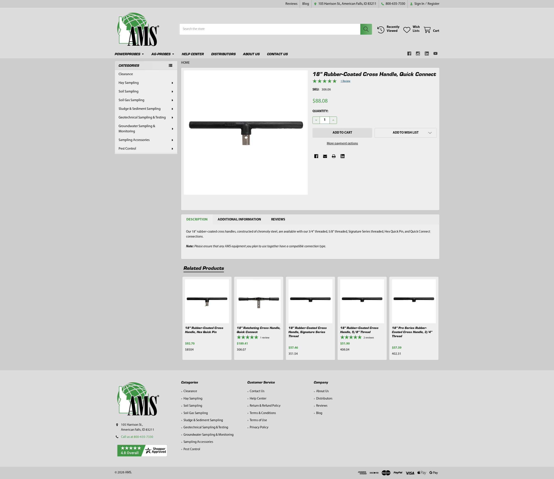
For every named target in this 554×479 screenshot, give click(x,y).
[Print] (334, 156)
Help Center (193, 54)
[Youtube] (436, 53)
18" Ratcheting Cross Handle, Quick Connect (258, 329)
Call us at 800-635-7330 (137, 437)
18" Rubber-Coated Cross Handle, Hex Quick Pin (204, 329)
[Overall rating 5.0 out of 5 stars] (324, 82)
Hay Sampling (129, 83)
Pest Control (127, 148)
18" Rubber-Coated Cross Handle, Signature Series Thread (307, 331)
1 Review (345, 81)
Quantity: (320, 111)
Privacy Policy (259, 427)
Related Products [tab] (204, 267)
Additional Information (239, 219)
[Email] (325, 156)
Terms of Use (258, 420)
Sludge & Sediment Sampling (140, 109)
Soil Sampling (128, 91)
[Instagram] (418, 53)
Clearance (126, 74)
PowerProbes (127, 54)
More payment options (342, 143)
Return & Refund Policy (265, 406)
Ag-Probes (161, 54)
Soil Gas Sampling (131, 100)
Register (433, 4)
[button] (406, 133)
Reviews (291, 4)
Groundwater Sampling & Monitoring (137, 129)
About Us (251, 54)
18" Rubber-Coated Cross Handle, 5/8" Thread (359, 329)
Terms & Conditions (263, 413)
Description (197, 219)
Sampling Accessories (134, 140)
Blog (305, 4)
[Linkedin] (427, 53)
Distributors (223, 54)
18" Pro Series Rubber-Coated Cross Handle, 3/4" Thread (412, 331)
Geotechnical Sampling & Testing (142, 117)
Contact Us (277, 54)
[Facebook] (409, 53)
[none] (246, 132)
